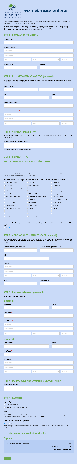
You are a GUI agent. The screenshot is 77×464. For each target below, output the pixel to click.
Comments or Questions (11, 384)
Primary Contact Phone (14, 102)
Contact (54, 304)
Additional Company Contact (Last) (50, 247)
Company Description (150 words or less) (19, 141)
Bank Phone (10, 313)
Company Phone (11, 64)
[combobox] (46, 59)
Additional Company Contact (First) (14, 247)
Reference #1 (11, 304)
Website (42, 64)
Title (8, 94)
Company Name (11, 39)
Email (56, 94)
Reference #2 (11, 343)
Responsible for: (45, 280)
